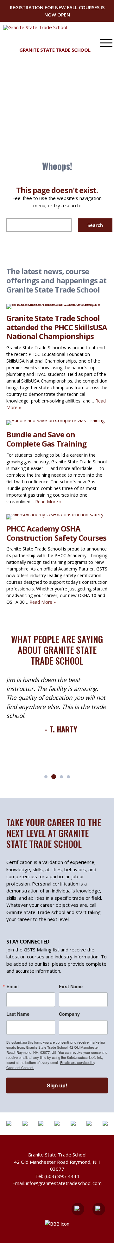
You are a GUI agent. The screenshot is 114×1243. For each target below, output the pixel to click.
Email (12, 986)
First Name (71, 986)
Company (69, 1014)
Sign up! (57, 1085)
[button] (46, 776)
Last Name (17, 1014)
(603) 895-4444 (61, 1176)
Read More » (48, 502)
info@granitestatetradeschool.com (64, 1183)
